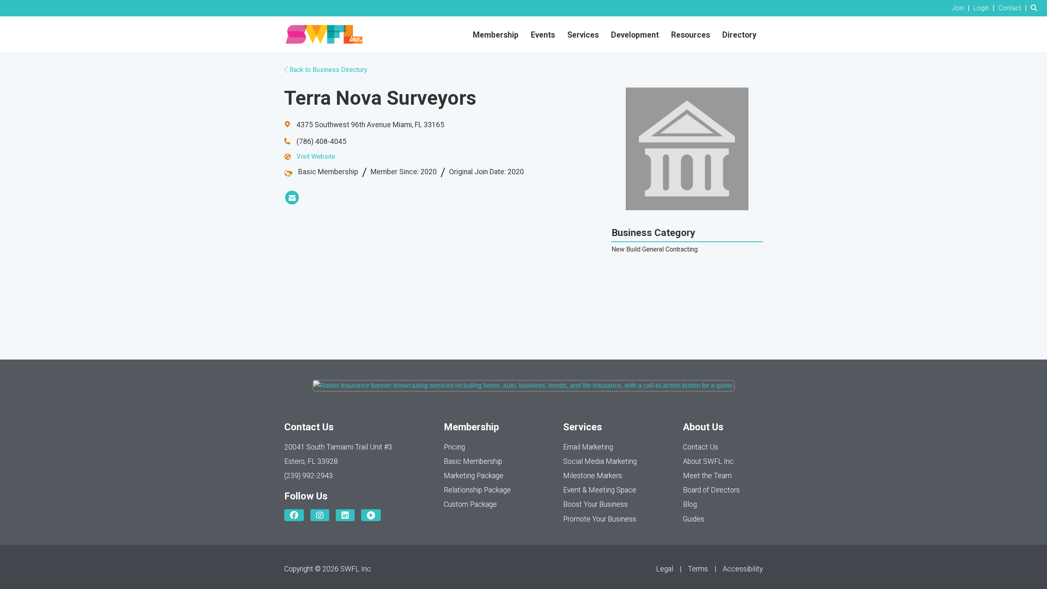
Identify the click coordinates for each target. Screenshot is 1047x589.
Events (543, 35)
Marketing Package (473, 476)
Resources (690, 35)
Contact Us (700, 447)
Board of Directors (711, 490)
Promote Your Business (599, 519)
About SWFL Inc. (709, 461)
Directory (739, 35)
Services (583, 35)
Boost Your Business (595, 504)
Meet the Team (707, 476)
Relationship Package (477, 490)
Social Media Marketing (600, 461)
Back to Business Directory (327, 70)
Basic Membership (473, 461)
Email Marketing (588, 447)
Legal (664, 569)
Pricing (454, 447)
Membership (496, 35)
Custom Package (470, 504)
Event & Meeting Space (599, 490)
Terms (698, 569)
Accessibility (743, 569)
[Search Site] (1036, 8)
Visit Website (316, 156)
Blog (690, 504)
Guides (693, 519)
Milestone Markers (592, 476)
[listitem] (962, 8)
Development (635, 35)
